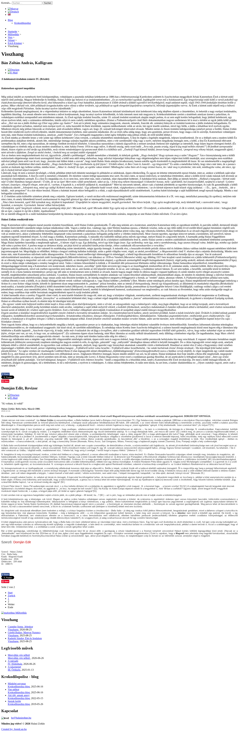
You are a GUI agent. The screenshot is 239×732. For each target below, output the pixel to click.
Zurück (11, 595)
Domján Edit (22, 542)
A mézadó (13, 661)
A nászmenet (14, 666)
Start (10, 592)
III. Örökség (14, 669)
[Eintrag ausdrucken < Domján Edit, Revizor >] (13, 395)
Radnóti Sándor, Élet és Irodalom (25, 638)
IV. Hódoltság (15, 664)
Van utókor (13, 689)
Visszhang (13, 629)
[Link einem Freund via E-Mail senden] (13, 72)
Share (5, 374)
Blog (10, 20)
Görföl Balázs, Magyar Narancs (24, 632)
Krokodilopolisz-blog (19, 686)
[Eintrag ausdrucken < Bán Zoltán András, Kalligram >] (13, 69)
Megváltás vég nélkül (19, 655)
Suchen (47, 3)
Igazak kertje (14, 701)
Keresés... (6, 2)
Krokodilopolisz (22, 23)
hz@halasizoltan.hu (21, 717)
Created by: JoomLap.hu (14, 729)
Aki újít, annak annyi (18, 695)
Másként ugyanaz (17, 683)
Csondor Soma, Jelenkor (20, 626)
